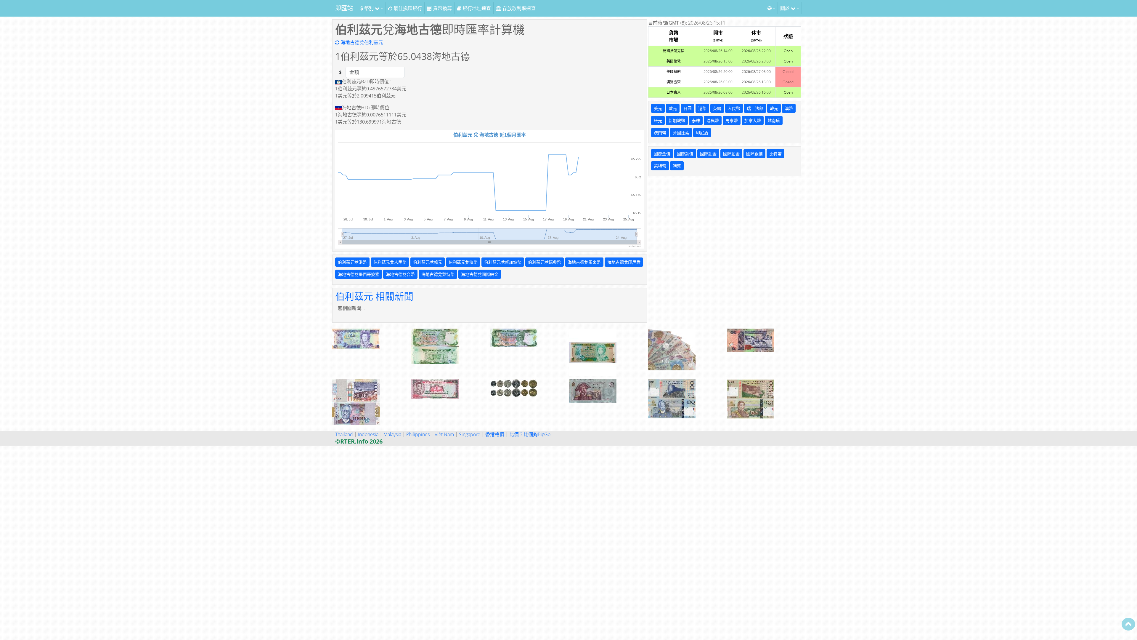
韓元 (774, 108)
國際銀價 (754, 153)
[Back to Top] (1128, 624)
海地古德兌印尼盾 (623, 262)
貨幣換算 (442, 8)
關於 (785, 8)
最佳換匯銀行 (407, 8)
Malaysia (392, 434)
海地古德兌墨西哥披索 (358, 274)
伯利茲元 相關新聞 (374, 296)
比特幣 (775, 153)
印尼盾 (702, 132)
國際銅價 (685, 153)
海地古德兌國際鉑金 (479, 274)
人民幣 (734, 108)
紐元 (658, 120)
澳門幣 (660, 132)
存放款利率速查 (518, 8)
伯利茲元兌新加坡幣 (502, 262)
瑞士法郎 (755, 108)
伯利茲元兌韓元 (427, 262)
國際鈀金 (708, 153)
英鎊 (717, 108)
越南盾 (773, 120)
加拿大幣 (752, 120)
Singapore (469, 434)
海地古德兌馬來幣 (584, 262)
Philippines (418, 434)
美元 (658, 108)
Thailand (344, 434)
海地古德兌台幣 (400, 274)
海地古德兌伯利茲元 (361, 42)
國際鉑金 (731, 153)
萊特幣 (660, 166)
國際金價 (662, 153)
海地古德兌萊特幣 (438, 274)
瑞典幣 (712, 120)
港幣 (702, 108)
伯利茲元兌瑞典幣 (544, 262)
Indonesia (368, 434)
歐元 (673, 108)
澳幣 (789, 108)
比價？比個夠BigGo (529, 434)
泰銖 (696, 120)
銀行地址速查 (476, 8)
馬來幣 (731, 120)
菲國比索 (681, 132)
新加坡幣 (677, 120)
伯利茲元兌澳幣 (463, 262)
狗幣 (677, 166)
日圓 (687, 108)
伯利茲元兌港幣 (352, 262)
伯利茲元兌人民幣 (390, 262)
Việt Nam (444, 434)
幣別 (369, 8)
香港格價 (494, 434)
